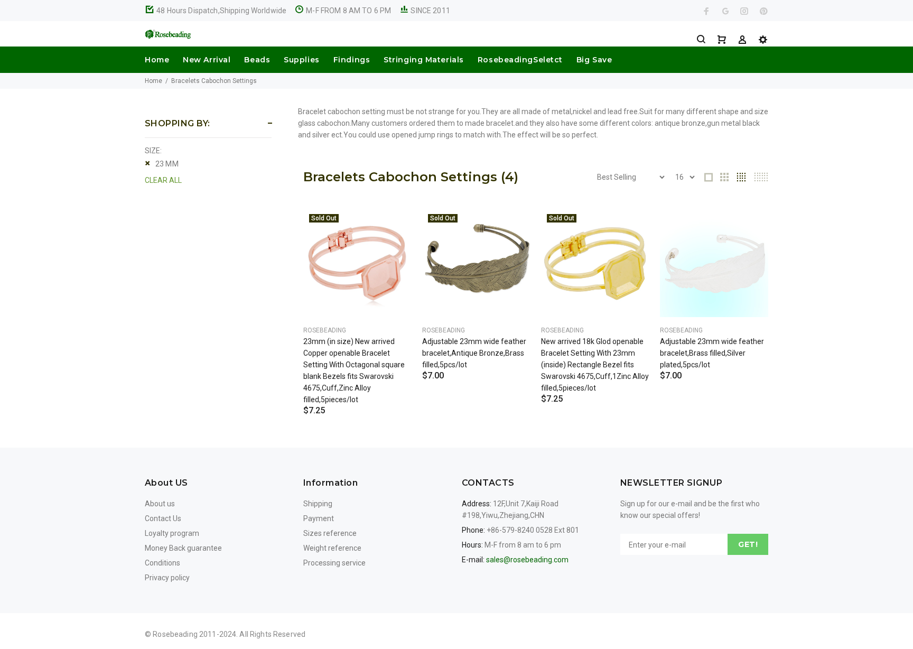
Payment (318, 518)
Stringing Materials (424, 59)
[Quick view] (394, 226)
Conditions (162, 563)
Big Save (594, 59)
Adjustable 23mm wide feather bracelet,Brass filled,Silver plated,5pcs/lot (712, 353)
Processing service (334, 563)
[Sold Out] (357, 262)
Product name (89, 606)
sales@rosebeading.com (527, 559)
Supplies (301, 59)
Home (157, 59)
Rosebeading (324, 330)
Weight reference (332, 548)
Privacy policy (167, 577)
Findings (351, 59)
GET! (748, 544)
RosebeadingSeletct (520, 59)
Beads (257, 59)
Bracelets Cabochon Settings (214, 81)
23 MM (167, 164)
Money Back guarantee (183, 548)
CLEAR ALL (163, 180)
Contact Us (163, 518)
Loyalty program (172, 533)
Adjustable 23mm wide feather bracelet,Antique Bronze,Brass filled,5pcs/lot (474, 353)
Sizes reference (330, 533)
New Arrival (206, 59)
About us (160, 503)
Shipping (317, 503)
